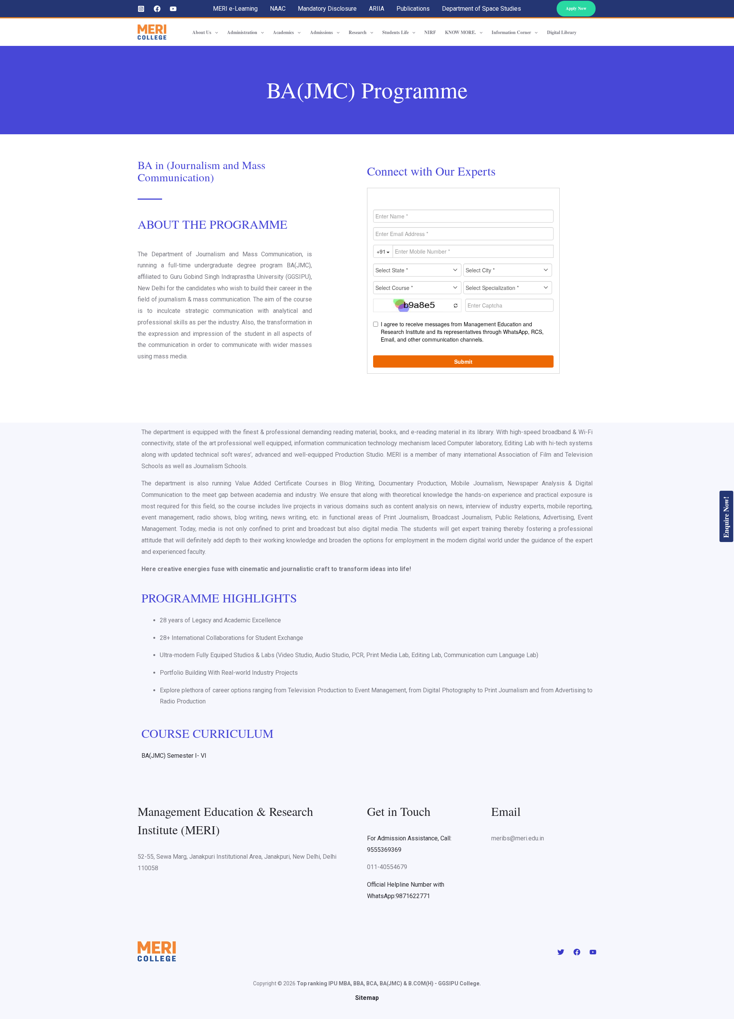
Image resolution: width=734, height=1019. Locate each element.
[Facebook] (157, 8)
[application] (214, 32)
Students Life (395, 32)
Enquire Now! (726, 517)
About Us (201, 32)
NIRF (430, 32)
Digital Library (561, 32)
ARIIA (376, 8)
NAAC (278, 8)
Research (358, 32)
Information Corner (511, 32)
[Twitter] (560, 952)
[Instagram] (141, 8)
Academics (283, 32)
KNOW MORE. (460, 32)
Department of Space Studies (481, 8)
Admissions (321, 32)
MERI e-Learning (235, 8)
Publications (413, 8)
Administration (242, 32)
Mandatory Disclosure (327, 8)
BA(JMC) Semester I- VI (173, 755)
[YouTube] (173, 8)
